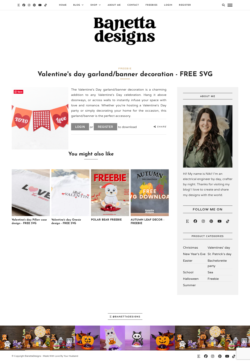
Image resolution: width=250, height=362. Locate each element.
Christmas (190, 248)
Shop (93, 5)
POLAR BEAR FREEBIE (106, 219)
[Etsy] (187, 221)
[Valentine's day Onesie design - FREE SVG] (70, 215)
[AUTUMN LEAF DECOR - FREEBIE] (150, 215)
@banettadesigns (126, 316)
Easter (187, 261)
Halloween (191, 279)
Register (185, 5)
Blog (76, 5)
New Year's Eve (194, 254)
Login (168, 5)
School (188, 272)
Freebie (213, 279)
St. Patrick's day (219, 254)
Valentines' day (219, 248)
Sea (210, 272)
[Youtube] (40, 5)
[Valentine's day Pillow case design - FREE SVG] (31, 215)
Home (63, 5)
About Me (114, 5)
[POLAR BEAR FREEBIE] (110, 215)
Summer (189, 285)
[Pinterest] (34, 5)
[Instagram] (29, 5)
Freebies (151, 5)
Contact (133, 5)
